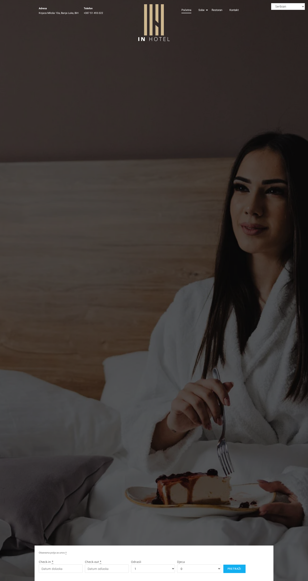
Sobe (201, 10)
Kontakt (234, 10)
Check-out (93, 562)
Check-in (46, 562)
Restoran (217, 10)
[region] (253, 551)
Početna (186, 10)
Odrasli (136, 562)
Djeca (181, 562)
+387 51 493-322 (93, 13)
